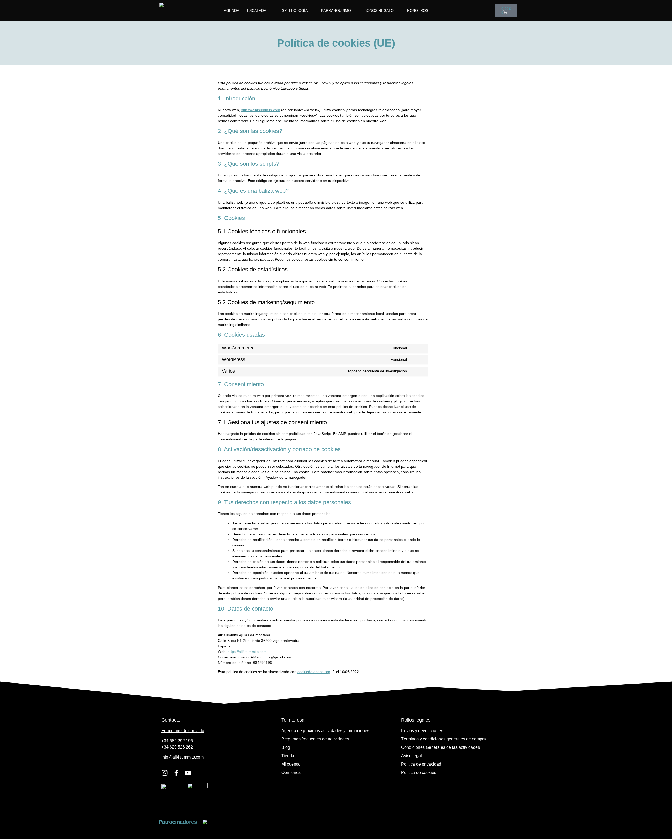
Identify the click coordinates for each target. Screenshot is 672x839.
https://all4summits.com (260, 110)
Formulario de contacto (182, 730)
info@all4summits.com (182, 757)
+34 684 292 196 (177, 741)
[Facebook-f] (176, 773)
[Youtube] (188, 773)
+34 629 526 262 (177, 747)
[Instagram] (164, 773)
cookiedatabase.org (313, 672)
